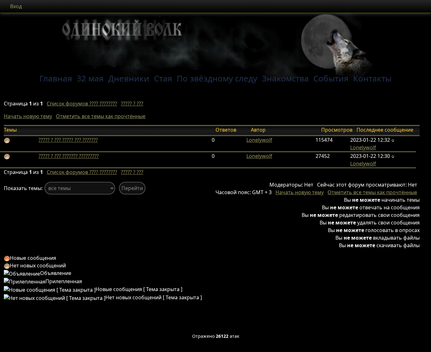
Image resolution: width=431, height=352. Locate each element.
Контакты (372, 78)
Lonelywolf (259, 139)
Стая (163, 78)
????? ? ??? (132, 103)
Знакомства (285, 78)
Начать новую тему (28, 116)
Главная (55, 78)
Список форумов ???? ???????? (82, 103)
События (331, 78)
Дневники (128, 78)
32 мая (90, 78)
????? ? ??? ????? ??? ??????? (68, 139)
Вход (16, 6)
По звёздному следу (217, 78)
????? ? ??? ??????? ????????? (68, 155)
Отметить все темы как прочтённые (100, 116)
